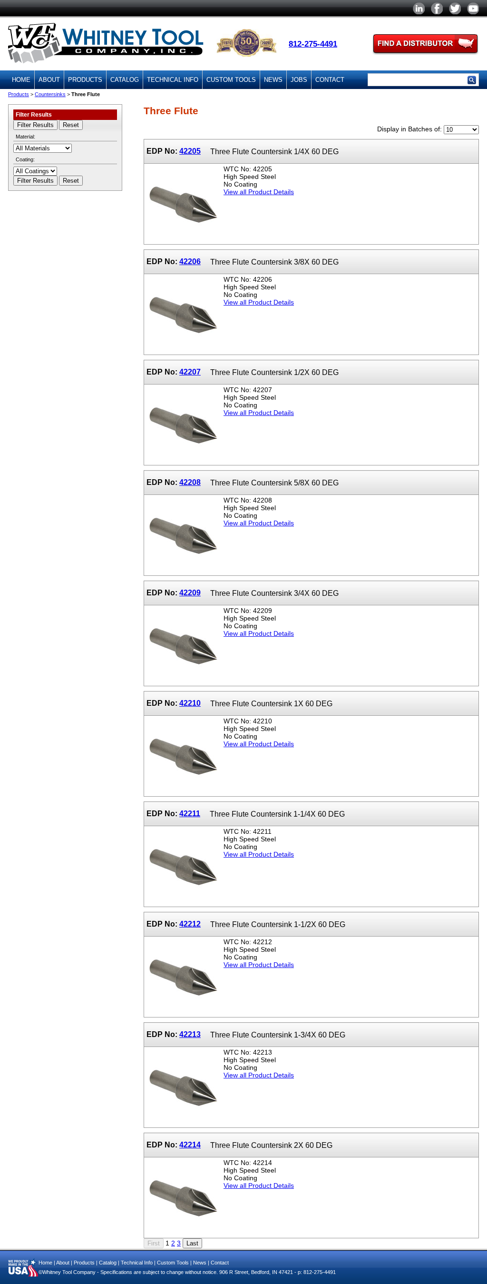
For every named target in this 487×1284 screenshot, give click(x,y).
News (273, 79)
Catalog (124, 79)
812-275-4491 (313, 44)
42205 (190, 151)
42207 (190, 371)
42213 (190, 1034)
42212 (190, 923)
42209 (190, 592)
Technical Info (172, 79)
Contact (329, 79)
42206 (190, 261)
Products (85, 79)
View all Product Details (259, 192)
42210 (190, 703)
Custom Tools (231, 79)
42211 (189, 813)
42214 (190, 1144)
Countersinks (50, 94)
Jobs (299, 79)
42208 (190, 482)
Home (21, 79)
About (49, 79)
